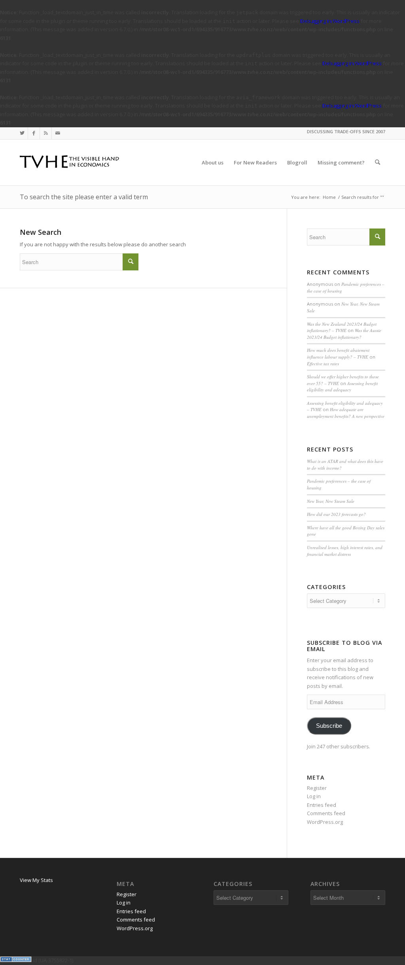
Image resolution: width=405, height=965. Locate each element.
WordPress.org (325, 821)
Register (317, 787)
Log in (314, 796)
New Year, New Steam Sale (330, 501)
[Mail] (58, 133)
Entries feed (321, 804)
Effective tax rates (323, 363)
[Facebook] (34, 133)
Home (329, 197)
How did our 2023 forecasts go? (336, 514)
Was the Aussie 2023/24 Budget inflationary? (344, 333)
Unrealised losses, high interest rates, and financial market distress (344, 550)
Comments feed (326, 813)
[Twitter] (22, 133)
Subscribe (329, 726)
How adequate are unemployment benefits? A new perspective (345, 412)
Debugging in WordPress (330, 21)
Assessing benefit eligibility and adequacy (342, 386)
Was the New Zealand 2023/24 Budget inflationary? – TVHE (342, 327)
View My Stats (36, 880)
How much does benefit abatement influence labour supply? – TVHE (338, 353)
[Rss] (45, 133)
